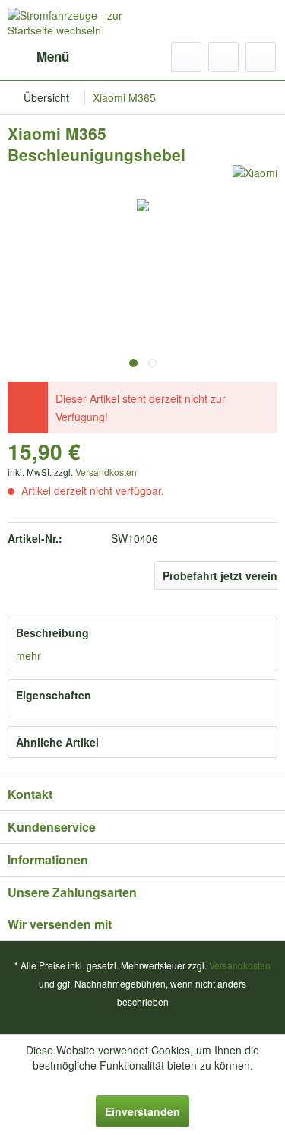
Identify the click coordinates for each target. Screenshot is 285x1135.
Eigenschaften (53, 694)
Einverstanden (142, 1111)
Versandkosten (106, 471)
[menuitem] (38, 57)
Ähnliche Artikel (57, 742)
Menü (52, 56)
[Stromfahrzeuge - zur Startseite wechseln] (75, 21)
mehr (28, 655)
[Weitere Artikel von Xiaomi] (255, 178)
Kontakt (30, 794)
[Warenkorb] (260, 57)
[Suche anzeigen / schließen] (186, 57)
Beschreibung (52, 632)
